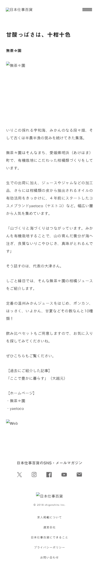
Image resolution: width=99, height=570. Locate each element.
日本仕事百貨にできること (49, 537)
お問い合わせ (49, 557)
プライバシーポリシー (49, 547)
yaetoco (17, 408)
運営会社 (49, 527)
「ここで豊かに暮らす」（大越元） (37, 378)
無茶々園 (17, 401)
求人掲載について (49, 517)
